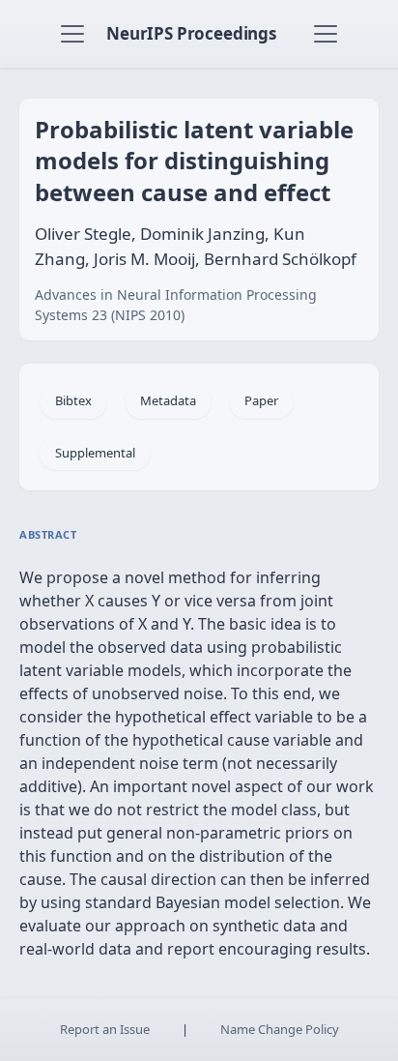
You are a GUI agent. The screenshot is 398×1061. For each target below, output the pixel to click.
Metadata (168, 400)
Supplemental (95, 452)
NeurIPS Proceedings (191, 33)
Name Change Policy (279, 1029)
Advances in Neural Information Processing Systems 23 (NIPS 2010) (176, 304)
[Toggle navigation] (72, 34)
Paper (261, 400)
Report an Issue (105, 1029)
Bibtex (73, 400)
